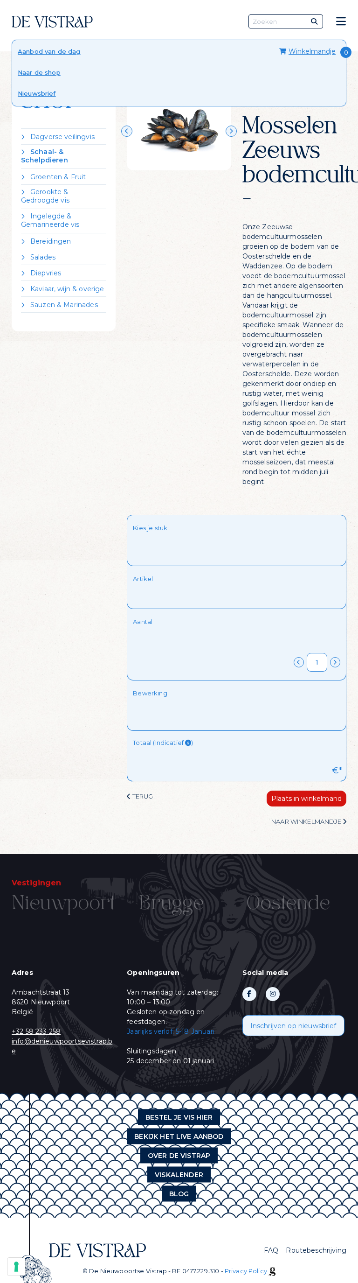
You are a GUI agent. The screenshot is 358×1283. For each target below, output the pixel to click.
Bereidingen (50, 241)
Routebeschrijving (316, 1250)
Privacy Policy (246, 1271)
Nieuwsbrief (37, 93)
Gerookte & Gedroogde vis (45, 196)
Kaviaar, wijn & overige (67, 289)
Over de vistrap (179, 1155)
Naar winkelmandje (307, 821)
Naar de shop (39, 72)
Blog (179, 1194)
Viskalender (179, 1175)
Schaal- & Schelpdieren (44, 155)
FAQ (271, 1250)
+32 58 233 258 (36, 1031)
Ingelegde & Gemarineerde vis (50, 220)
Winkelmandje (312, 51)
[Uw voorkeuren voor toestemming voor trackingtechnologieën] (16, 1267)
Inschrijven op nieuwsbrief (293, 1026)
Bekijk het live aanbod (178, 1136)
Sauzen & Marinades (64, 305)
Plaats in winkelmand (306, 798)
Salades (42, 257)
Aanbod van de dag (49, 51)
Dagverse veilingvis (62, 137)
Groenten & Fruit (58, 177)
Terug (142, 796)
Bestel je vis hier (179, 1117)
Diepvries (45, 273)
